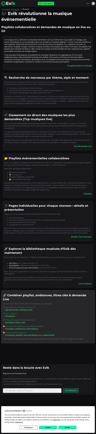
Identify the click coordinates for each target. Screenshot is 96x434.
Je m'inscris (70, 390)
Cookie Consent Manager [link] (13, 411)
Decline (48, 427)
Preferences (28, 427)
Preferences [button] (19, 422)
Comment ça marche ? (10, 9)
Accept (67, 427)
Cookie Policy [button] (56, 420)
